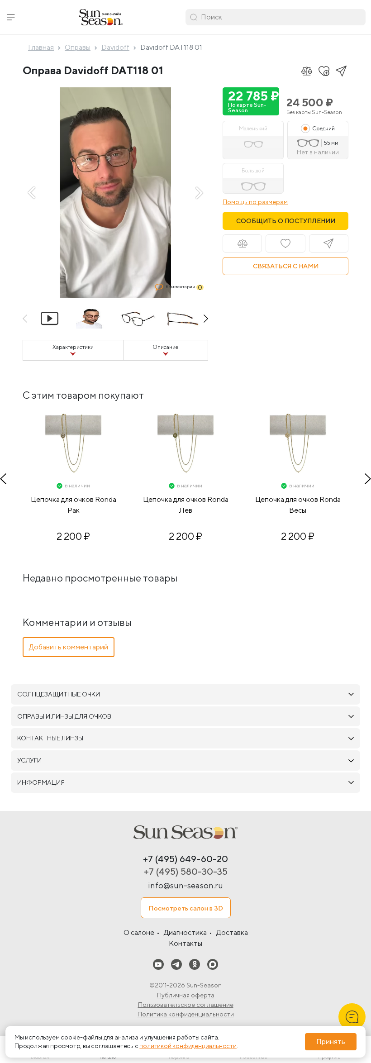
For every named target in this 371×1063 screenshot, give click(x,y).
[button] (10, 17)
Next (199, 193)
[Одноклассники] (194, 963)
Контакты (185, 943)
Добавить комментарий (68, 647)
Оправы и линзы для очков (64, 716)
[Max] (212, 963)
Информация (41, 782)
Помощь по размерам (255, 201)
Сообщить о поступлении (285, 220)
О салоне (139, 932)
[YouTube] (158, 963)
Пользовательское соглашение (185, 1004)
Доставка (232, 932)
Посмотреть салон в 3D (185, 908)
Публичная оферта (185, 995)
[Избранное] (324, 71)
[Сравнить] (307, 71)
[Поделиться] (341, 71)
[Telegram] (176, 963)
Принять (330, 1041)
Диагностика (185, 932)
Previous (31, 193)
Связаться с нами (286, 266)
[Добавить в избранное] (285, 243)
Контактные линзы (50, 738)
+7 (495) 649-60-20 (185, 858)
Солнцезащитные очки (58, 694)
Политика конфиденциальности (186, 1014)
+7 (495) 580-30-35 (186, 871)
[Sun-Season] (185, 832)
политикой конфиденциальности (187, 1045)
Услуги (29, 760)
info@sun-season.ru (185, 885)
